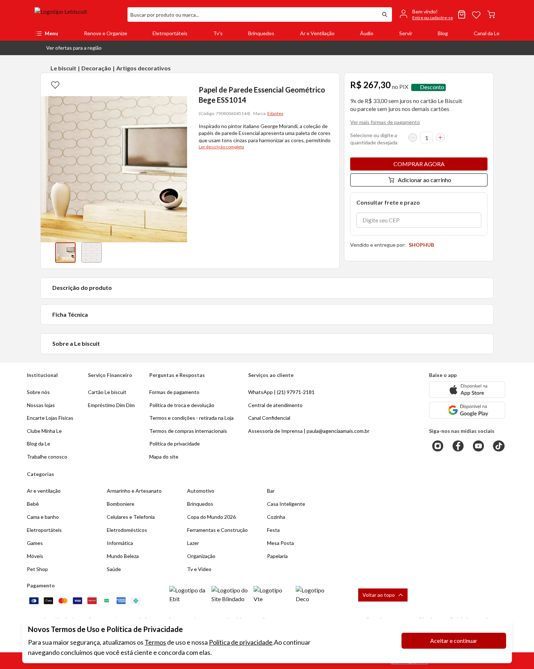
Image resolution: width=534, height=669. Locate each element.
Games (35, 543)
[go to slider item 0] (65, 252)
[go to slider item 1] (91, 252)
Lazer (193, 543)
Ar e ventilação (44, 491)
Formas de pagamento (174, 392)
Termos (155, 642)
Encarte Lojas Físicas (50, 418)
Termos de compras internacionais (188, 431)
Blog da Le (38, 443)
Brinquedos (261, 33)
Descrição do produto (82, 287)
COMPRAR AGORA (419, 163)
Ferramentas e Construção (217, 530)
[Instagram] (437, 446)
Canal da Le (486, 33)
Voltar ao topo (379, 595)
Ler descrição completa (221, 146)
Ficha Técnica (70, 314)
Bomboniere (120, 504)
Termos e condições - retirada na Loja (191, 418)
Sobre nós (38, 392)
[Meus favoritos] (476, 14)
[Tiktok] (498, 446)
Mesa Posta (280, 543)
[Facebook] (458, 446)
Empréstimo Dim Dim (111, 405)
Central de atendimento (275, 405)
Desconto (432, 87)
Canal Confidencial (269, 418)
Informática (120, 543)
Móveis (35, 556)
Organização (201, 556)
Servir (405, 33)
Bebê (33, 504)
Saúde (114, 569)
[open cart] (491, 14)
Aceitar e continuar (453, 640)
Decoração (96, 68)
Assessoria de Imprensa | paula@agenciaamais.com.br (308, 431)
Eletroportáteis (170, 33)
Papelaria (277, 556)
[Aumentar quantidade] (440, 137)
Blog (443, 33)
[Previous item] (48, 252)
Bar (271, 491)
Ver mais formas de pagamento (385, 122)
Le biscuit (63, 68)
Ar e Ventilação (317, 33)
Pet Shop (37, 569)
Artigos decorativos (143, 68)
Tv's (218, 33)
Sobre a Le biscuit (76, 343)
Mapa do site (163, 456)
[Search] (384, 14)
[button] (68, 48)
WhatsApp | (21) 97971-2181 (281, 392)
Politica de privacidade (174, 443)
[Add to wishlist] (55, 84)
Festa (273, 530)
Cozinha (276, 517)
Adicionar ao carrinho (424, 179)
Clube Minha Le (44, 431)
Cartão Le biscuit (107, 392)
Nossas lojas (41, 405)
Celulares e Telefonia (131, 517)
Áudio (366, 33)
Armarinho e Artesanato (134, 491)
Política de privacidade (240, 642)
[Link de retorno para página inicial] (78, 14)
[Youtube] (478, 446)
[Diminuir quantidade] (412, 137)
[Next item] (179, 252)
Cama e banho (43, 517)
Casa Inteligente (286, 504)
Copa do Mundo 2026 (211, 517)
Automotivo (200, 491)
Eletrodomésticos (127, 530)
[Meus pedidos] (462, 14)
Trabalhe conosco (47, 456)
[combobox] (252, 14)
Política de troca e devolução (181, 405)
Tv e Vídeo (199, 569)
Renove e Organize (105, 33)
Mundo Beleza (123, 556)
